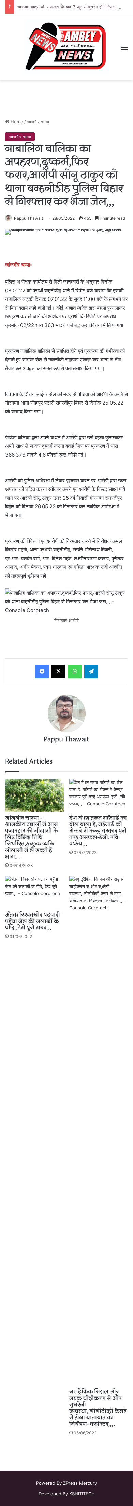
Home (16, 121)
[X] (58, 671)
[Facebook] (42, 671)
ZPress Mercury (80, 1483)
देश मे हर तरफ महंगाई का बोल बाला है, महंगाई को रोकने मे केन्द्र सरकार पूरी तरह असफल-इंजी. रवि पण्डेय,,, (98, 831)
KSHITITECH (82, 1493)
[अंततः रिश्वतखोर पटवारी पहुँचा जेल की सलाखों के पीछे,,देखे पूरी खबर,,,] (34, 892)
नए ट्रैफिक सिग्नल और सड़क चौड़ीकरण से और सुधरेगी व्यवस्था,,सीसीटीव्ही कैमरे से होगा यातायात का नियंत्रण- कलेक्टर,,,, (97, 1408)
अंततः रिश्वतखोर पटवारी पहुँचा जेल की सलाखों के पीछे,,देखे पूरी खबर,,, (32, 921)
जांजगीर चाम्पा (38, 121)
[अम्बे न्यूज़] (66, 47)
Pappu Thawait (28, 218)
